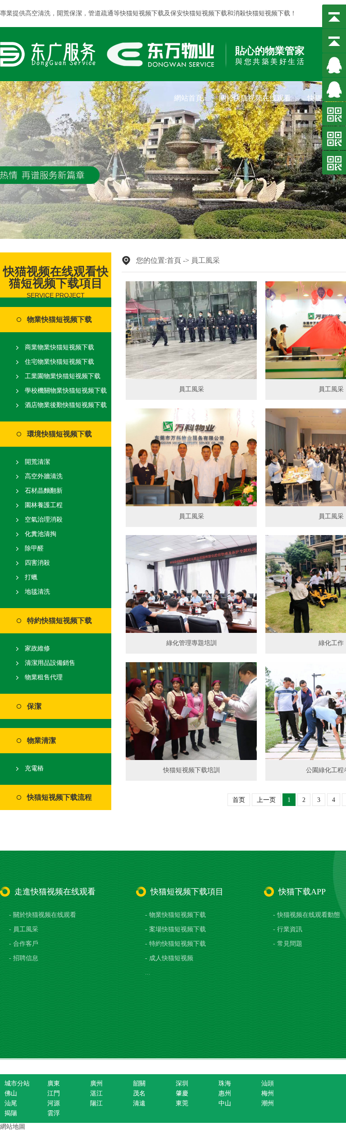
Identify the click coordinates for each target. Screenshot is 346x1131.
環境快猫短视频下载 (59, 434)
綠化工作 (331, 643)
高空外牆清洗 (44, 476)
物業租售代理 (44, 677)
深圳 (182, 1083)
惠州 (225, 1093)
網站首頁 (188, 98)
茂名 (139, 1093)
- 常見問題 (287, 943)
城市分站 (17, 1083)
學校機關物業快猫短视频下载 (66, 390)
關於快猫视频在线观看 (255, 98)
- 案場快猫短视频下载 (175, 929)
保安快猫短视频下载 (198, 13)
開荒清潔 (37, 461)
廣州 (96, 1083)
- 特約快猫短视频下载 (175, 943)
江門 (53, 1093)
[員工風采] (191, 330)
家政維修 (37, 648)
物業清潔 (41, 740)
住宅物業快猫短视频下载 (59, 361)
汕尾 (11, 1103)
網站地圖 (12, 1126)
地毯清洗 (37, 591)
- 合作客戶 (23, 943)
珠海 (225, 1083)
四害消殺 (37, 562)
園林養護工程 (44, 505)
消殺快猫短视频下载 (261, 13)
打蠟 (31, 577)
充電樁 (34, 768)
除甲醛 (34, 548)
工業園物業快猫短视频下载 (62, 376)
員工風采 (205, 260)
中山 (225, 1103)
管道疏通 (101, 13)
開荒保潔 (69, 13)
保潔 (34, 706)
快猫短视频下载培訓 (191, 770)
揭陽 (11, 1113)
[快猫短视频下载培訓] (191, 711)
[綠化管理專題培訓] (191, 584)
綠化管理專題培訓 (191, 643)
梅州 (267, 1093)
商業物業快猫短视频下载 (59, 347)
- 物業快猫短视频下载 (175, 914)
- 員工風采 (23, 929)
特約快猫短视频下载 (59, 620)
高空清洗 (37, 13)
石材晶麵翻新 (44, 490)
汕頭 (267, 1083)
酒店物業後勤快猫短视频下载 (66, 405)
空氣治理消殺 (44, 519)
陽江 (96, 1103)
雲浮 (53, 1113)
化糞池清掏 (40, 534)
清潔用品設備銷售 (50, 662)
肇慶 (182, 1093)
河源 (53, 1103)
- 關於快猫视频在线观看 (42, 914)
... (147, 972)
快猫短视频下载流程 (59, 797)
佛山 (11, 1093)
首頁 (174, 260)
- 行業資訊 (287, 929)
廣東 (53, 1083)
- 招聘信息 (23, 958)
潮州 (267, 1103)
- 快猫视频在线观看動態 (306, 914)
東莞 (182, 1103)
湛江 (96, 1093)
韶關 (139, 1083)
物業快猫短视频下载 (59, 319)
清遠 (139, 1103)
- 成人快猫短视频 (169, 958)
